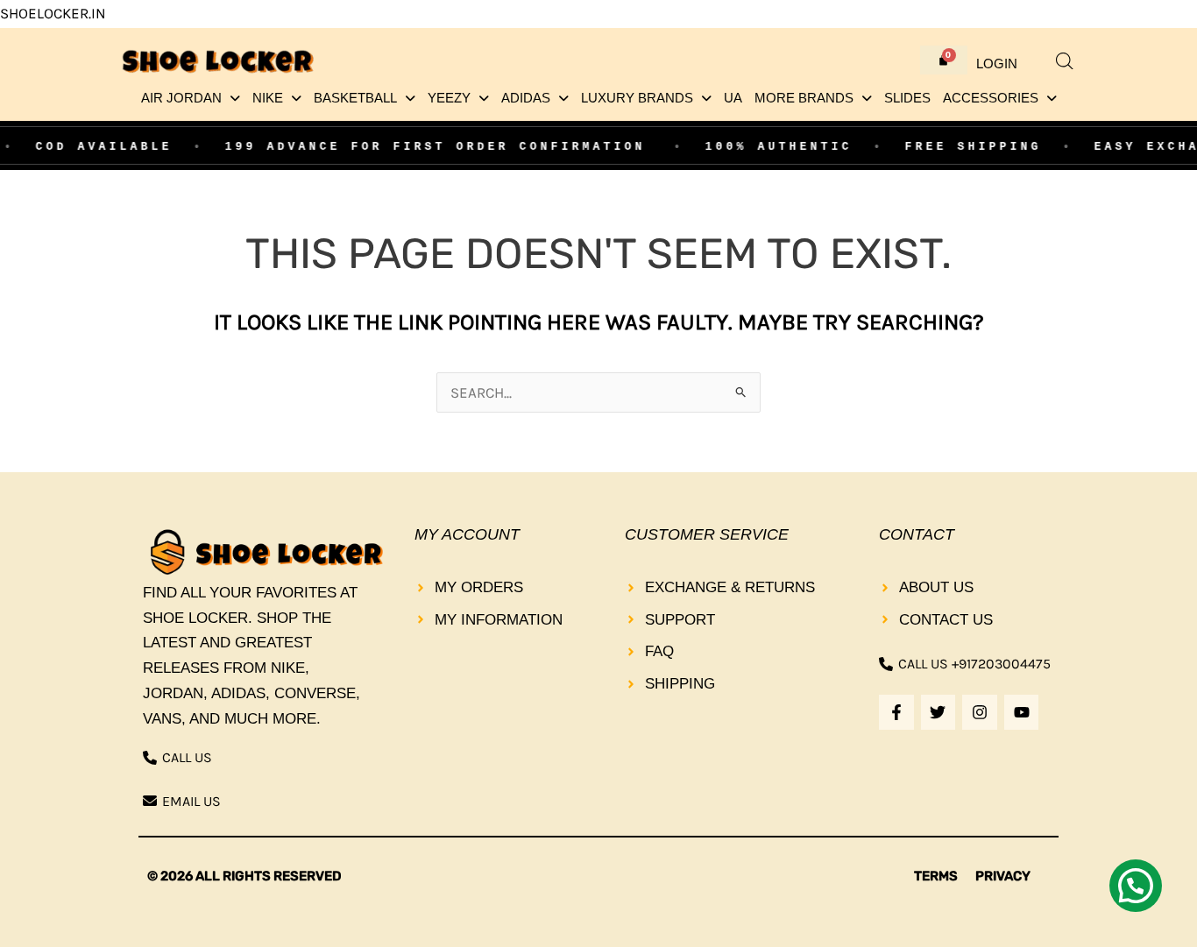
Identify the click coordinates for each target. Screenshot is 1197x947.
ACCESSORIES (990, 98)
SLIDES (907, 98)
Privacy (1003, 876)
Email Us (191, 801)
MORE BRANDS (803, 98)
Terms (936, 876)
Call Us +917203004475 (974, 663)
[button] (190, 98)
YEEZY (449, 98)
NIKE (267, 98)
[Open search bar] (1064, 61)
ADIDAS (525, 98)
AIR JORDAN (181, 98)
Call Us (187, 757)
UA (733, 98)
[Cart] (943, 60)
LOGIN (996, 64)
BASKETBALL (355, 98)
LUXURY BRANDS (637, 98)
